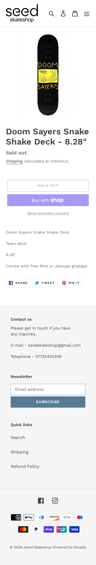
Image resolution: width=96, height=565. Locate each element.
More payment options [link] (48, 213)
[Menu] (87, 13)
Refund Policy (25, 466)
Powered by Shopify (69, 547)
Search (18, 437)
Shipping (14, 161)
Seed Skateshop (37, 547)
